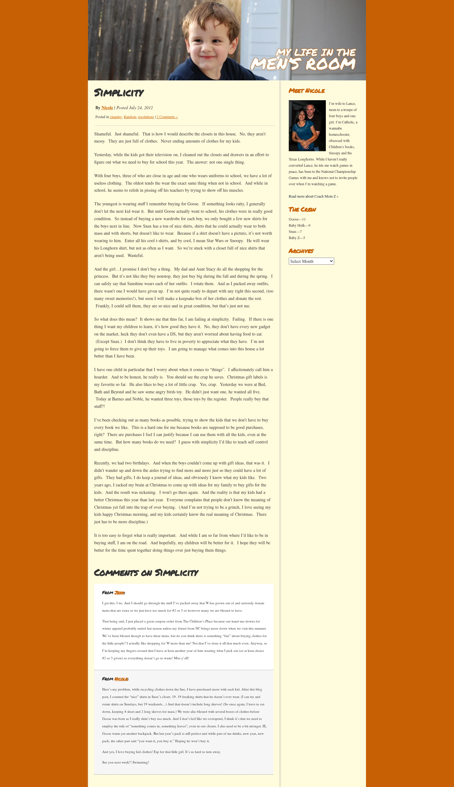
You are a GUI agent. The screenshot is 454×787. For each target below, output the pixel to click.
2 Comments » (167, 116)
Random (130, 116)
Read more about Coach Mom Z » (313, 196)
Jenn (119, 592)
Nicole (107, 107)
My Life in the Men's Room (302, 59)
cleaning (116, 116)
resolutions (146, 116)
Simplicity (118, 92)
